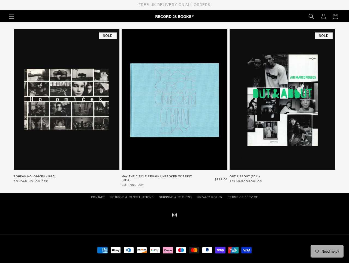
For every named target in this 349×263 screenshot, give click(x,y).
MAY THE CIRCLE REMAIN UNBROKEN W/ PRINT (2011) (157, 178)
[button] (11, 16)
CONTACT (98, 197)
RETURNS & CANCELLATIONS (132, 197)
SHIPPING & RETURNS (175, 197)
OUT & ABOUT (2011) (245, 176)
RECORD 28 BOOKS (181, 260)
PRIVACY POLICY (210, 197)
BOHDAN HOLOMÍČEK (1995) (35, 176)
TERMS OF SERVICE (243, 197)
